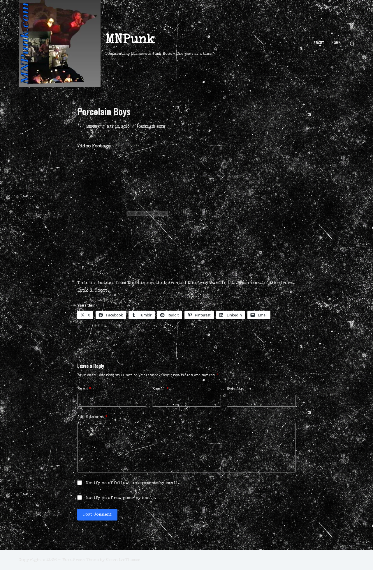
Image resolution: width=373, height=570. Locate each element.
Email (160, 389)
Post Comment (97, 514)
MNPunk (130, 40)
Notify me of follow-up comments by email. (133, 483)
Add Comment (92, 417)
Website (235, 389)
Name (84, 389)
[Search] (352, 44)
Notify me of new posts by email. (121, 498)
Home (336, 43)
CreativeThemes (123, 560)
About (319, 43)
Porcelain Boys (151, 127)
